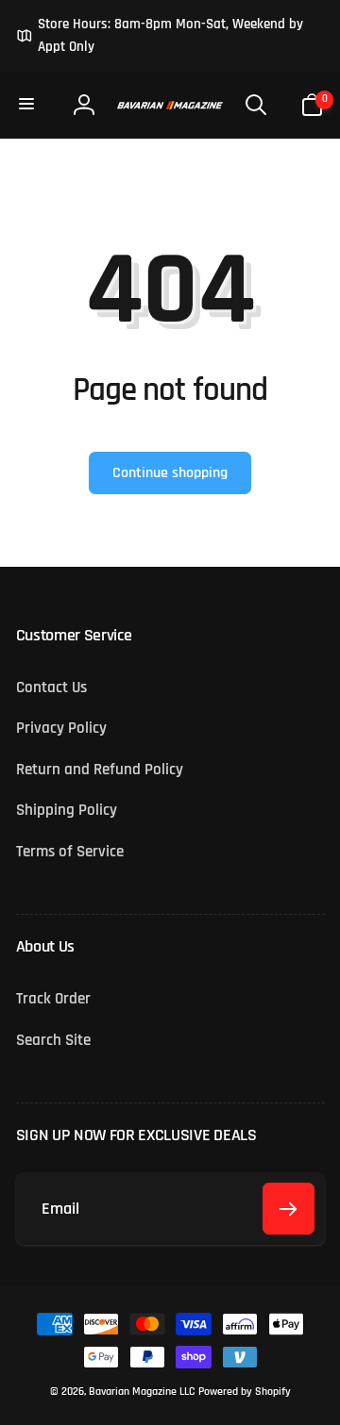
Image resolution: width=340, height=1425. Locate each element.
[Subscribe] (288, 1208)
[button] (28, 104)
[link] (170, 35)
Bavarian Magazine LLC (142, 1391)
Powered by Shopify (244, 1391)
